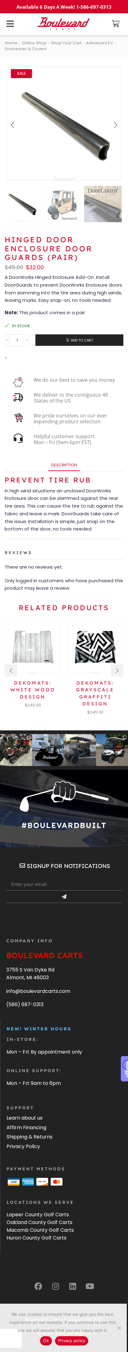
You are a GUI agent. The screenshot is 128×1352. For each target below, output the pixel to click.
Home (11, 43)
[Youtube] (90, 1286)
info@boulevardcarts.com (38, 991)
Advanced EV (99, 43)
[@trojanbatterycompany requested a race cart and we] (16, 750)
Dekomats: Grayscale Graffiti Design (95, 693)
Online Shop (34, 43)
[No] (119, 1328)
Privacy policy (71, 1340)
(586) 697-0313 (24, 1004)
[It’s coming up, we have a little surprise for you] (48, 750)
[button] (115, 23)
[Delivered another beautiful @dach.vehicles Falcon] (112, 750)
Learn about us (25, 1117)
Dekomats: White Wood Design (32, 689)
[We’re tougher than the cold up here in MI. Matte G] (80, 750)
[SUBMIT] (64, 897)
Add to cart (82, 340)
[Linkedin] (72, 1286)
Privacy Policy (23, 1146)
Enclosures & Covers (26, 49)
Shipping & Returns (30, 1136)
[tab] (64, 465)
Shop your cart (66, 43)
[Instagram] (55, 1286)
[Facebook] (38, 1286)
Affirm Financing (26, 1127)
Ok (46, 1340)
